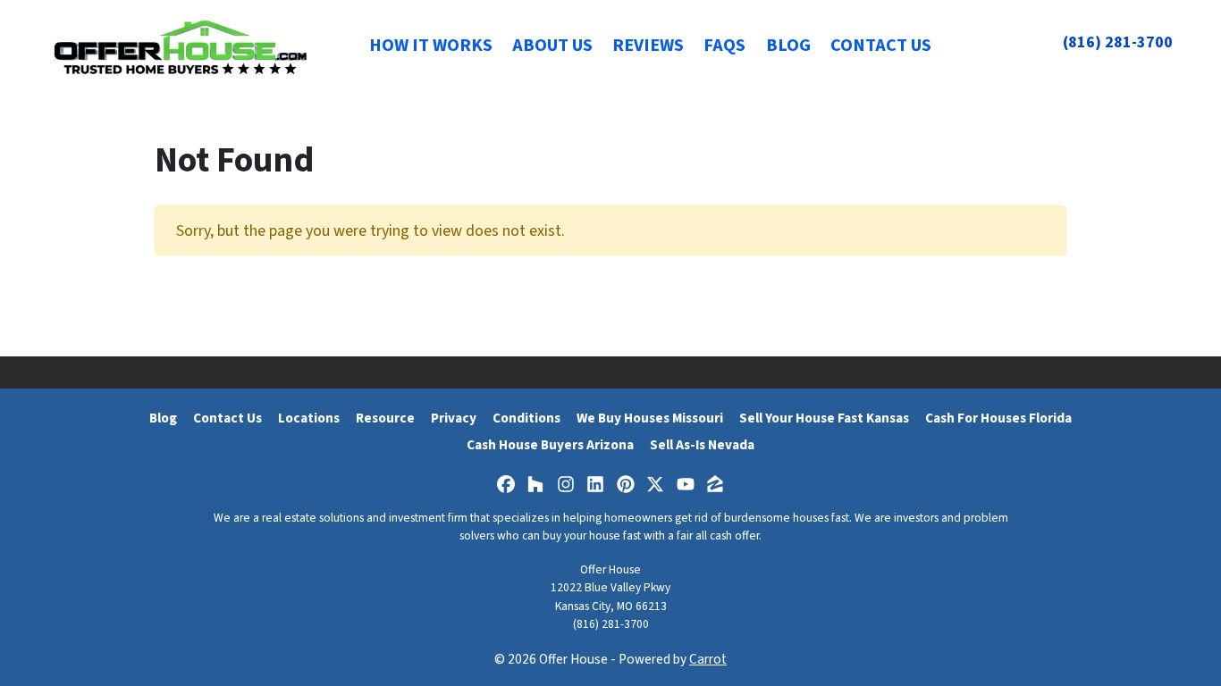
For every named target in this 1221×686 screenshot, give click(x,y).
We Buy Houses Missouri (650, 418)
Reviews (648, 45)
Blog (788, 45)
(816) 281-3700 (1118, 42)
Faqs (724, 45)
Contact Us (880, 45)
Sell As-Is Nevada (702, 445)
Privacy (453, 418)
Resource (385, 418)
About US (552, 45)
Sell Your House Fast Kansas (824, 418)
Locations (309, 418)
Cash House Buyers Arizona (550, 445)
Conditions (526, 418)
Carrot (708, 659)
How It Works (431, 45)
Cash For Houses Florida (998, 418)
